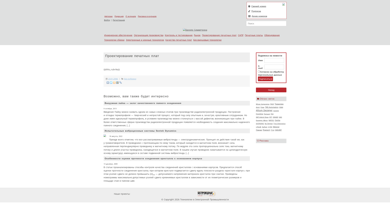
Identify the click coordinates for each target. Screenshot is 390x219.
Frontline (259, 114)
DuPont (264, 127)
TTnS (272, 130)
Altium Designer (264, 110)
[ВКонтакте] (108, 83)
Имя (260, 60)
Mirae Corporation (262, 104)
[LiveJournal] (120, 83)
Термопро (279, 104)
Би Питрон (269, 123)
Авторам (108, 16)
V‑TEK (270, 127)
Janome (276, 110)
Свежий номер (258, 6)
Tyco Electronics (279, 123)
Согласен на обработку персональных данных (271, 73)
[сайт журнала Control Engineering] (226, 193)
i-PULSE (258, 127)
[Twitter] (111, 83)
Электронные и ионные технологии (145, 39)
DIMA (281, 107)
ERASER (275, 117)
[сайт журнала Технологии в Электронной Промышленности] (160, 193)
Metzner (276, 127)
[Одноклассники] (114, 83)
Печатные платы (254, 35)
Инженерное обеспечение (118, 35)
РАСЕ (272, 104)
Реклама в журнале (147, 16)
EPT (270, 117)
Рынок (197, 35)
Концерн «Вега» (262, 120)
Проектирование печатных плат (219, 35)
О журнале (131, 16)
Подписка (256, 11)
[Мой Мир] (117, 83)
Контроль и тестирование (179, 35)
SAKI (280, 117)
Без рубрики (130, 79)
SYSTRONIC (260, 123)
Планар (259, 130)
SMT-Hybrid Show (262, 117)
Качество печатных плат (178, 39)
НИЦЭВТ (278, 130)
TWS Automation (271, 107)
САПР (240, 35)
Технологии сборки (114, 39)
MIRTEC (271, 120)
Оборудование (272, 35)
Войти (107, 20)
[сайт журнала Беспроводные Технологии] (206, 193)
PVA (272, 114)
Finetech (266, 130)
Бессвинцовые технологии (207, 39)
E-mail (260, 67)
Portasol (267, 114)
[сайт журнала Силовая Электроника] (141, 193)
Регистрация (119, 20)
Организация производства (148, 35)
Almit (258, 107)
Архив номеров (259, 16)
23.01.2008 (113, 79)
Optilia (277, 120)
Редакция (119, 16)
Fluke (262, 107)
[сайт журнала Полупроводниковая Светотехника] (183, 193)
